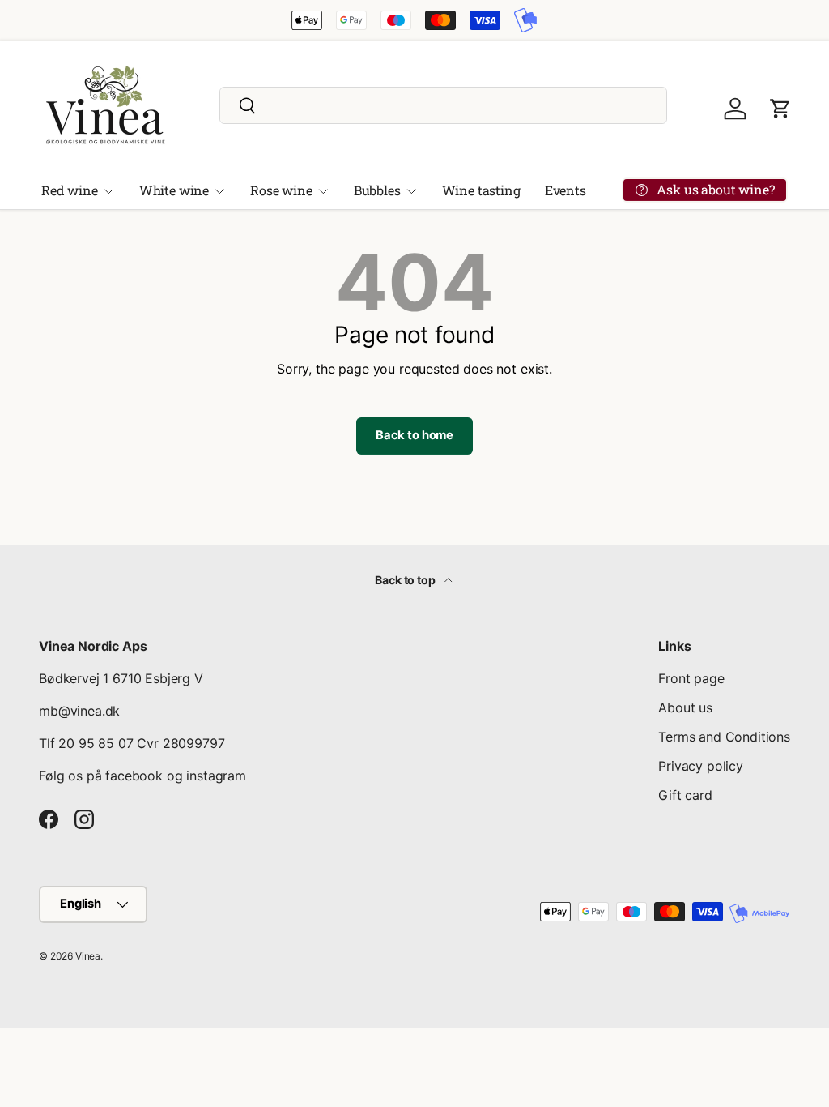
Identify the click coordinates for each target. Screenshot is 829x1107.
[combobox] (443, 105)
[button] (780, 108)
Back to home (414, 435)
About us (685, 707)
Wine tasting (481, 190)
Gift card (685, 795)
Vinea (87, 956)
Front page (691, 678)
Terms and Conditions (724, 737)
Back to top (406, 580)
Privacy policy (700, 766)
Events (565, 190)
